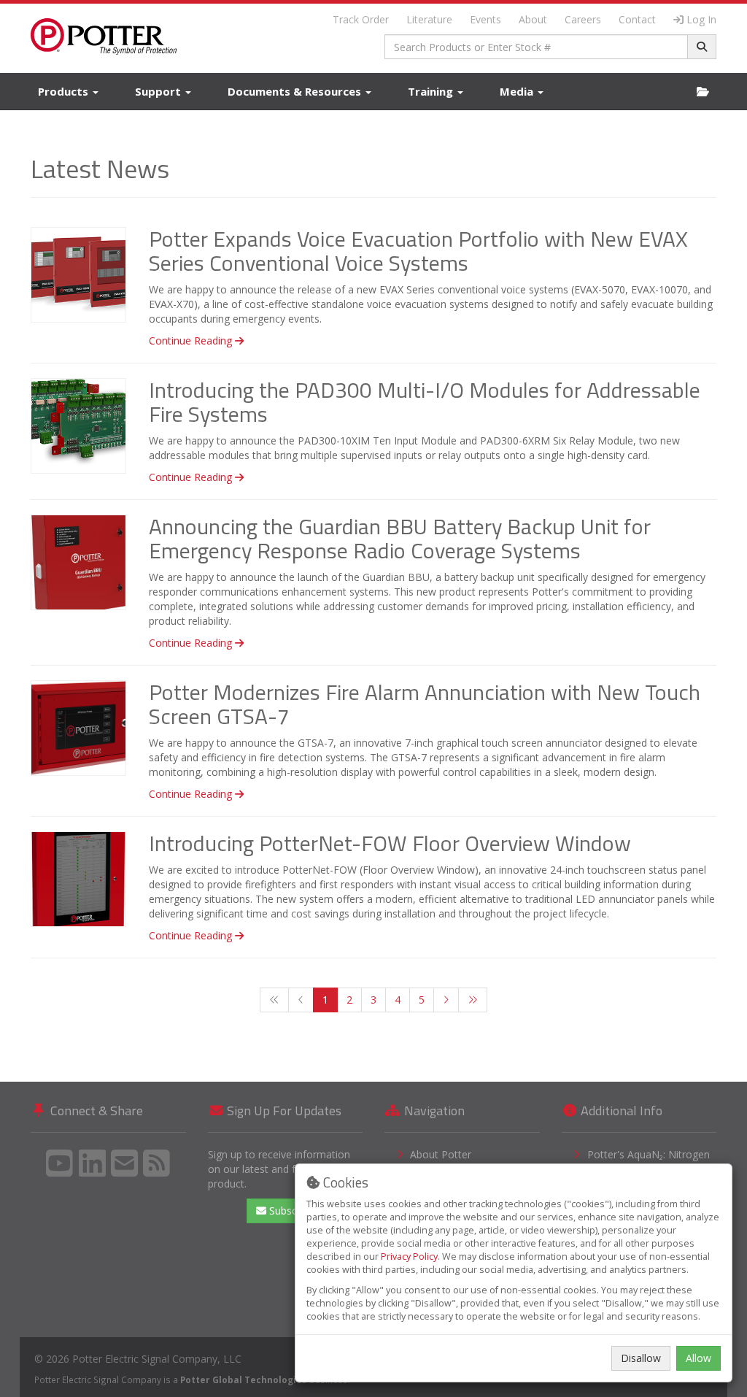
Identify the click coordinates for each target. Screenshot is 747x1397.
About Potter (440, 1154)
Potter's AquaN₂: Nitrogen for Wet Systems (648, 1161)
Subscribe (290, 1210)
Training (432, 91)
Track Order (361, 19)
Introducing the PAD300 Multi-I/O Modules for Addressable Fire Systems (424, 402)
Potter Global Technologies (243, 1379)
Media (518, 91)
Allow (698, 1358)
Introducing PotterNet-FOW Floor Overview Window (390, 843)
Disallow (641, 1358)
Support (159, 91)
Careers (583, 19)
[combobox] (536, 46)
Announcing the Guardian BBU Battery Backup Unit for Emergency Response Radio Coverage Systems (400, 538)
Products (64, 91)
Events (485, 19)
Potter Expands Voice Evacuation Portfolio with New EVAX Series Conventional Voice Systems (418, 251)
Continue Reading (192, 340)
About (533, 19)
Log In (701, 19)
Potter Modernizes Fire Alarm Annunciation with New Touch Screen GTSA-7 (424, 704)
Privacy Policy (409, 1256)
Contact (637, 19)
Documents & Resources (296, 91)
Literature (429, 19)
